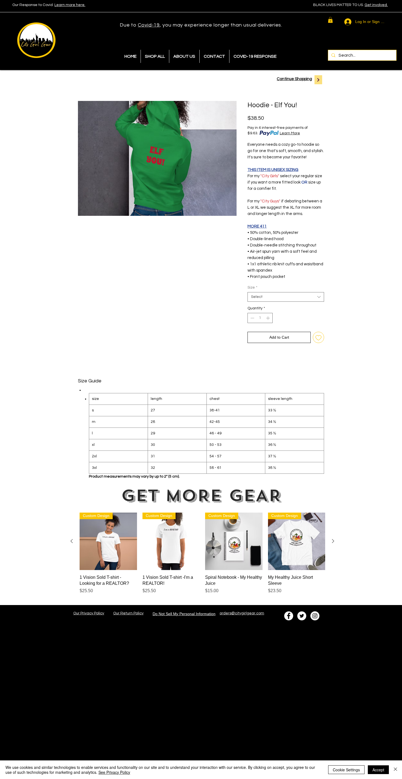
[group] (202, 556)
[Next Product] (333, 541)
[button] (330, 20)
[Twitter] (301, 615)
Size (252, 287)
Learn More (290, 133)
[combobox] (285, 297)
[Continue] (318, 79)
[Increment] (268, 318)
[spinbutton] (260, 318)
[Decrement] (251, 318)
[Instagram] (314, 615)
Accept (378, 769)
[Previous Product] (71, 541)
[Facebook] (288, 615)
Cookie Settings (346, 769)
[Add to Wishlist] (318, 337)
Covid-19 (149, 25)
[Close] (395, 770)
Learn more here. (69, 5)
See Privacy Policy (114, 772)
